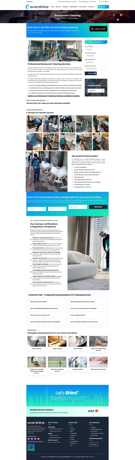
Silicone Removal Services (98, 369)
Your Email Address (90, 59)
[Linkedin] (35, 439)
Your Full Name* (89, 46)
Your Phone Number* (90, 53)
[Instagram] (32, 439)
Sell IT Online (81, 456)
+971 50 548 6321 (92, 1)
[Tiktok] (41, 439)
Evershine (52, 456)
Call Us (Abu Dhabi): (64, 1)
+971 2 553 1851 (72, 1)
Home (58, 18)
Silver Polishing (77, 348)
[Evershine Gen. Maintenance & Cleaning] (37, 6)
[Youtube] (38, 439)
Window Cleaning (78, 369)
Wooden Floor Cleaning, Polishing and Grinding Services (37, 371)
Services (64, 18)
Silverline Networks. (66, 456)
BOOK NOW (102, 6)
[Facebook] (28, 439)
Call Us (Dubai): (84, 1)
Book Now (90, 73)
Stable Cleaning (57, 348)
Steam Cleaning (36, 348)
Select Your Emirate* (90, 66)
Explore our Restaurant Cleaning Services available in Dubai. (54, 96)
